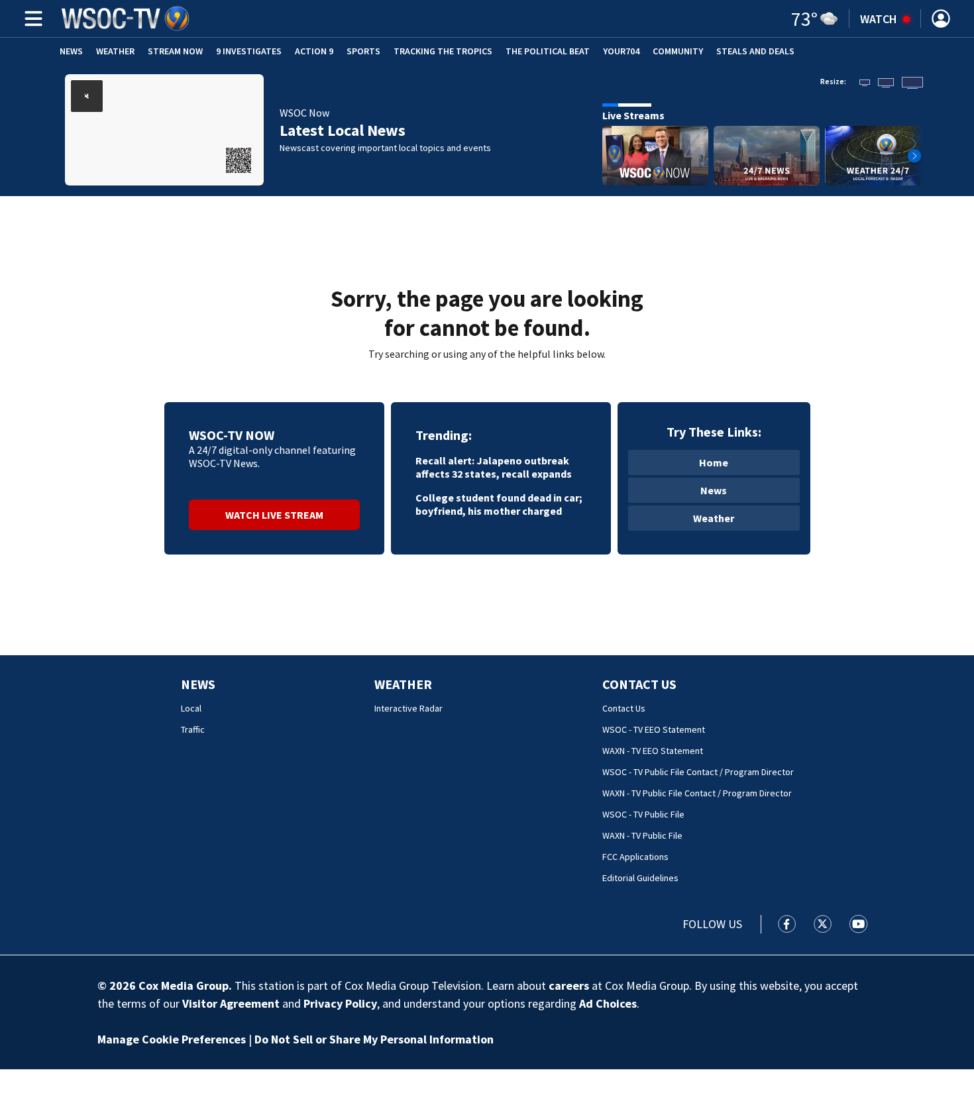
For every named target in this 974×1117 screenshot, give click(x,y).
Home (713, 462)
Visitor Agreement (231, 1003)
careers (569, 985)
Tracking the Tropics (443, 51)
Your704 (621, 51)
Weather (115, 51)
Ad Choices (608, 1003)
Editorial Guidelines (640, 878)
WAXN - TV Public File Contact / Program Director (697, 793)
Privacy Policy (340, 1003)
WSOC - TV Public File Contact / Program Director (698, 772)
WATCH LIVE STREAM (274, 514)
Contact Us (639, 684)
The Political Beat (548, 51)
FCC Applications (635, 857)
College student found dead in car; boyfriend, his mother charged (498, 504)
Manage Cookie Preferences (171, 1039)
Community (678, 51)
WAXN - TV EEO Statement (652, 751)
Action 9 (314, 51)
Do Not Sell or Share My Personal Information (374, 1039)
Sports (363, 51)
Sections (31, 18)
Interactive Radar (408, 708)
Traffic (193, 729)
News (71, 51)
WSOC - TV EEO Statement (653, 729)
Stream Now (175, 51)
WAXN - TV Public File (642, 835)
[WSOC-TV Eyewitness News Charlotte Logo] (126, 18)
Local (191, 708)
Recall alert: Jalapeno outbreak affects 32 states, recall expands (493, 467)
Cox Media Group (183, 985)
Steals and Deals (755, 51)
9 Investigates (249, 51)
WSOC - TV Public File (643, 814)
